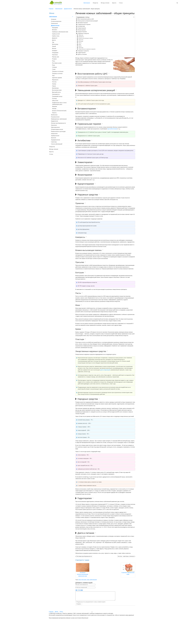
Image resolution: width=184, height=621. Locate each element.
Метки (56, 611)
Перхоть (54, 112)
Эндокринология (55, 139)
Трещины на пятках (57, 73)
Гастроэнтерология (56, 21)
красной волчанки (112, 128)
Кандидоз (54, 50)
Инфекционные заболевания (59, 119)
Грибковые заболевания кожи (60, 31)
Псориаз (54, 59)
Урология (53, 137)
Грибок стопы (55, 36)
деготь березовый (105, 370)
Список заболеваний (56, 144)
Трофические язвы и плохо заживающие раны (59, 103)
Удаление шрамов (57, 77)
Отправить (78, 604)
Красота (114, 2)
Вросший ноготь (56, 92)
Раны (53, 61)
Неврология (54, 133)
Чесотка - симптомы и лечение (126, 556)
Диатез (54, 40)
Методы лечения (105, 2)
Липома (54, 108)
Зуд (53, 42)
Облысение (55, 100)
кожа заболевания (92, 579)
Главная (51, 611)
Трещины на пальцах (57, 71)
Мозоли (54, 48)
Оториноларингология (57, 129)
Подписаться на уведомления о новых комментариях (91, 601)
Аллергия (53, 19)
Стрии (53, 69)
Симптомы (54, 142)
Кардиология (54, 121)
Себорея (54, 67)
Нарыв (54, 86)
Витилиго (54, 29)
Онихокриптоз (56, 94)
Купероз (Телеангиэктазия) (59, 110)
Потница (54, 98)
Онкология (54, 125)
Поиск (61, 611)
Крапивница (55, 88)
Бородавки (55, 27)
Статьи (121, 2)
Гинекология (54, 23)
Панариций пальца (57, 96)
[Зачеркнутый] (80, 590)
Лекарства (95, 2)
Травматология (55, 135)
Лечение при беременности (58, 123)
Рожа (53, 65)
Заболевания (86, 2)
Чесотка (54, 81)
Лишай (54, 46)
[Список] (82, 590)
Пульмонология (55, 117)
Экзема (54, 84)
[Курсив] (78, 590)
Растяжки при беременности (84, 556)
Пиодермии (55, 52)
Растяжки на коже (57, 63)
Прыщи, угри (55, 56)
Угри (53, 75)
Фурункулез (55, 79)
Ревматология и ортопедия (58, 131)
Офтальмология (55, 127)
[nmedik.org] (56, 2)
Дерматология (55, 25)
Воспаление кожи (57, 90)
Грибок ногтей (56, 33)
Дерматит (54, 38)
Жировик (54, 106)
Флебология (54, 114)
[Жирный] (76, 590)
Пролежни (55, 54)
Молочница (55, 44)
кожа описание (82, 579)
